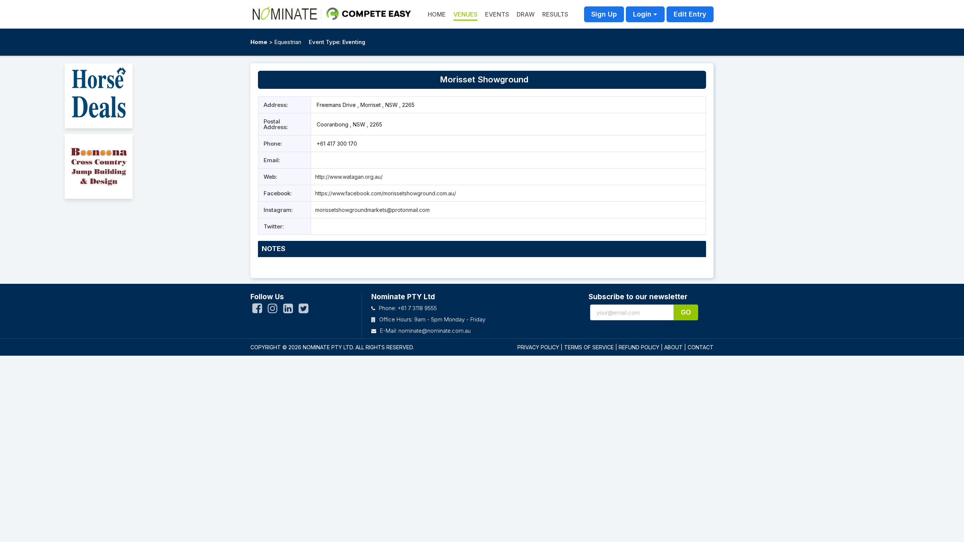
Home (258, 42)
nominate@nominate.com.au (434, 330)
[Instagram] (273, 310)
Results (555, 14)
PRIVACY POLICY (538, 347)
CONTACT (701, 347)
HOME (437, 14)
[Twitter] (303, 310)
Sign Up (604, 14)
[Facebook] (257, 310)
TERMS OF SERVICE (589, 347)
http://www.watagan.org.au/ (349, 177)
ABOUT (673, 347)
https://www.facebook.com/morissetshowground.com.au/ (385, 193)
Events (497, 14)
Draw (526, 14)
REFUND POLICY (639, 347)
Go (686, 312)
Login (642, 14)
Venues (465, 14)
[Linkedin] (288, 310)
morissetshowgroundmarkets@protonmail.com (372, 210)
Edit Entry (690, 14)
